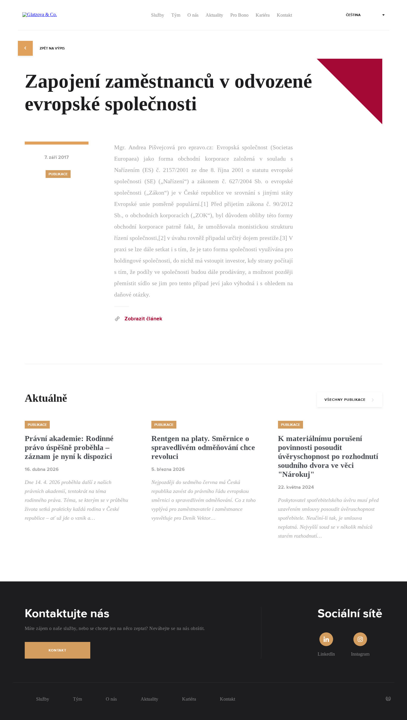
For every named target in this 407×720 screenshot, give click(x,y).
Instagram (360, 654)
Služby (42, 699)
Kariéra (189, 699)
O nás (111, 699)
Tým (77, 699)
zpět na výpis (52, 48)
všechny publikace (345, 400)
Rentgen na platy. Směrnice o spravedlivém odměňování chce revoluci (203, 447)
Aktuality (149, 699)
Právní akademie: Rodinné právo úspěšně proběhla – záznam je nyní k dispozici (69, 447)
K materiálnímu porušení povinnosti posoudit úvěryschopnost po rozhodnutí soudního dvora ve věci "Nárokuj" (328, 456)
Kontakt (57, 650)
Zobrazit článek (143, 319)
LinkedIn (326, 654)
